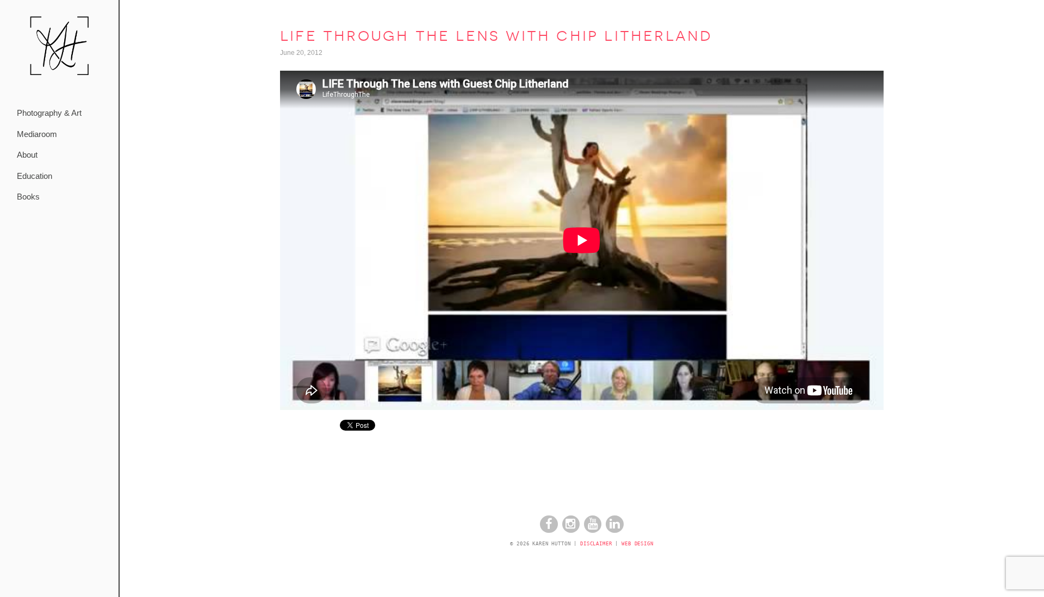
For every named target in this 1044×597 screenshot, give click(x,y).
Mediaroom (37, 134)
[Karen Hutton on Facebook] (548, 530)
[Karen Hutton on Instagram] (571, 530)
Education (34, 176)
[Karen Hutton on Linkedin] (614, 530)
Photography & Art (49, 112)
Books (28, 196)
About (27, 154)
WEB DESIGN (638, 543)
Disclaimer (596, 543)
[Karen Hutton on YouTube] (592, 530)
